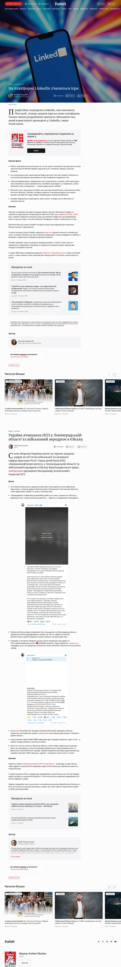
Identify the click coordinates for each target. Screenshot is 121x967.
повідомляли (43, 733)
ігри (17, 365)
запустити (48, 232)
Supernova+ (74, 643)
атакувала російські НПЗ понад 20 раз (38, 764)
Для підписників (11, 9)
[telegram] (111, 941)
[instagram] (107, 941)
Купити (36, 150)
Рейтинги (94, 9)
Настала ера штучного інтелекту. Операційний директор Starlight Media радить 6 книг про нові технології (36, 275)
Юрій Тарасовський (21, 445)
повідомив (16, 470)
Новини (23, 9)
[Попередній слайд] (109, 887)
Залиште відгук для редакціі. (19, 357)
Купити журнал (32, 3)
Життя (76, 9)
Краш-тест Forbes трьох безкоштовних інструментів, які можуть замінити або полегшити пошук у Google (35, 289)
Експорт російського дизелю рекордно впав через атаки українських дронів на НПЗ (33, 819)
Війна (64, 9)
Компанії (31, 9)
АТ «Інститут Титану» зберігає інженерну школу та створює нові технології (26, 410)
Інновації (46, 9)
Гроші (38, 9)
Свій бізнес (56, 9)
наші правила (70, 324)
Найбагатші (104, 9)
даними (16, 731)
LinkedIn (11, 365)
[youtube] (115, 941)
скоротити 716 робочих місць (54, 253)
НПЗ (18, 877)
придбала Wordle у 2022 (68, 214)
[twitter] (99, 941)
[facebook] (103, 941)
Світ (70, 9)
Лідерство (84, 9)
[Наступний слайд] (114, 374)
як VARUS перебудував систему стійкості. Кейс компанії (78, 410)
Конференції (44, 3)
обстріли (12, 877)
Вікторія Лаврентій (21, 95)
